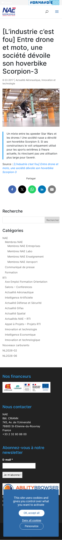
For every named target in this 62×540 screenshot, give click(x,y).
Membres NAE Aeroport (22, 261)
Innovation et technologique (22, 340)
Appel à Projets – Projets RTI (23, 324)
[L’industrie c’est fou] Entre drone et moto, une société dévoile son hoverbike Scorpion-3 (30, 168)
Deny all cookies (31, 520)
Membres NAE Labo (19, 251)
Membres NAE (14, 242)
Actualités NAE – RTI (18, 318)
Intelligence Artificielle (19, 297)
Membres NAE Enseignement (25, 256)
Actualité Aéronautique (28, 80)
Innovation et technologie (21, 329)
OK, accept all (32, 513)
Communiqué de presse (20, 267)
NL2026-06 (9, 355)
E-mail (7, 459)
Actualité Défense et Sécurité (23, 302)
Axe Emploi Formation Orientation (26, 281)
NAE (5, 238)
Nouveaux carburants (15, 345)
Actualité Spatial (15, 313)
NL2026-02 (9, 350)
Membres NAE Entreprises (23, 246)
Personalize (31, 526)
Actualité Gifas (14, 308)
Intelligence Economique (20, 334)
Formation (11, 272)
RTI (4, 277)
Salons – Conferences (18, 287)
